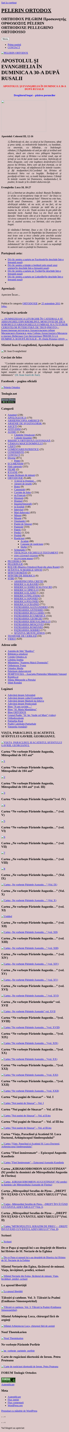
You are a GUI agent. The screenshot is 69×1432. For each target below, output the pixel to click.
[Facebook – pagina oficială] (10, 387)
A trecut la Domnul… (25, 481)
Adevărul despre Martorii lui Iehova (26, 700)
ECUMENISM (15, 463)
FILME (11, 469)
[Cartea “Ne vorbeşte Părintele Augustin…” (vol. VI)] (3, 837)
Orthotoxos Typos (17, 665)
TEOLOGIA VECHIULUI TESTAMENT (36, 552)
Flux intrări (13, 1399)
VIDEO (12, 638)
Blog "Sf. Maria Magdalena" (22, 709)
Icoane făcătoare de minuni (21, 475)
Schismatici (20, 549)
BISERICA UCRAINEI (26, 604)
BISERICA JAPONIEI (26, 598)
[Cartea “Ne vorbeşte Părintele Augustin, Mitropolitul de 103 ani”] (3, 761)
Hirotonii (18, 498)
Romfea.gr (13, 677)
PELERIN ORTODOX (26, 10)
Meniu (5, 39)
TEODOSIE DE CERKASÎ (22, 636)
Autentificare (7, 1384)
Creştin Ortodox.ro (17, 656)
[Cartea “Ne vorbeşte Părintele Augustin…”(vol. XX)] (29, 1059)
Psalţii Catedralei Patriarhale (22, 723)
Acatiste (25, 541)
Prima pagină (14, 44)
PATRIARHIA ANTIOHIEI (28, 610)
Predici (17, 532)
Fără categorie (15, 466)
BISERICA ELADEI (25, 592)
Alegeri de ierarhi (23, 483)
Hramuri (18, 501)
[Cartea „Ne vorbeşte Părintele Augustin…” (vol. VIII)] (3, 868)
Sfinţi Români (15, 682)
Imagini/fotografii (23, 503)
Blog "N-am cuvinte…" (20, 706)
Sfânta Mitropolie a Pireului (22, 679)
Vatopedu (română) (17, 726)
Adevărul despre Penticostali (22, 703)
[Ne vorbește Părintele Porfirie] (18, 1350)
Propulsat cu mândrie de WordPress (19, 1411)
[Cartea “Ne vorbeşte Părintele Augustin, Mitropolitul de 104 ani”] (3, 777)
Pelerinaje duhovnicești (19, 671)
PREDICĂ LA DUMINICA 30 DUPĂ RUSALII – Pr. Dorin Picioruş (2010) (34, 337)
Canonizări (19, 489)
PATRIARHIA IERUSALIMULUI (32, 621)
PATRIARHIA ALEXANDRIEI (31, 607)
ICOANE (13, 472)
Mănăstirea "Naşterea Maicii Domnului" (28, 662)
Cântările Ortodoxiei (24, 435)
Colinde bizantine (23, 437)
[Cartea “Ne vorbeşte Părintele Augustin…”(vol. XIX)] (29, 1043)
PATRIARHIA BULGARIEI (29, 613)
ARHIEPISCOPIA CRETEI (28, 581)
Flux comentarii (16, 1402)
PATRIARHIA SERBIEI (27, 630)
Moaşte (18, 518)
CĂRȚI (12, 446)
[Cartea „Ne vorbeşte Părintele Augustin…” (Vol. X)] (28, 900)
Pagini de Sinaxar (23, 524)
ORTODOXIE (30, 303)
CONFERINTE (16, 452)
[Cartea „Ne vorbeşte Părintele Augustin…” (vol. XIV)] (30, 964)
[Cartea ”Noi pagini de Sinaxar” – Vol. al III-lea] (26, 1128)
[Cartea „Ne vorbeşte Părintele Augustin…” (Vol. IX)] (29, 884)
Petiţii (17, 460)
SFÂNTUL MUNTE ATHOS (29, 633)
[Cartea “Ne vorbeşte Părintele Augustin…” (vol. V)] (3, 821)
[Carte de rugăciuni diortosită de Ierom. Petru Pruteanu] (29, 1366)
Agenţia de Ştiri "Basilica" (21, 651)
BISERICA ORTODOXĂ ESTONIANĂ (29, 440)
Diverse (12, 458)
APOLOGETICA (17, 417)
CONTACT (14, 47)
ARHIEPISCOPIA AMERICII (23, 420)
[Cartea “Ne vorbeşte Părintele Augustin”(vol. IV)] (3, 805)
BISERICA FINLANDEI (27, 595)
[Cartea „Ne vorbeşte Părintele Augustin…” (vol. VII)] (3, 853)
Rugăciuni (19, 538)
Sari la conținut (9, 2)
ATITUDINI (14, 429)
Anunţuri (12, 414)
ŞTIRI (11, 578)
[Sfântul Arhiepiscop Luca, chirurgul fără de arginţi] (28, 1326)
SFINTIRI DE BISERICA (21, 575)
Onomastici (20, 521)
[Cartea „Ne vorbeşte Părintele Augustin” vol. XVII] (28, 1011)
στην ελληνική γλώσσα (26, 555)
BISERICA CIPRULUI (26, 590)
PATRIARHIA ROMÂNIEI (28, 627)
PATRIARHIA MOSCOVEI (29, 624)
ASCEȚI (12, 426)
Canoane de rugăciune (32, 544)
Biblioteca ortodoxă (18, 654)
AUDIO (12, 432)
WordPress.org (15, 1405)
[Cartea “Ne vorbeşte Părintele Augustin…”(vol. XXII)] (30, 1091)
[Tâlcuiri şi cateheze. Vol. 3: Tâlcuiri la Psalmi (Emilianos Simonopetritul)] (34, 1310)
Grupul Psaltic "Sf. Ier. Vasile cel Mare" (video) (32, 715)
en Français (20, 495)
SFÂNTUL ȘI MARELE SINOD (25, 570)
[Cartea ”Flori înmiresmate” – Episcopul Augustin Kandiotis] (32, 1162)
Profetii (18, 535)
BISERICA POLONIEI (26, 601)
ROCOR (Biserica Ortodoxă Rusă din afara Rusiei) (34, 567)
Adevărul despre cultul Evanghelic (25, 698)
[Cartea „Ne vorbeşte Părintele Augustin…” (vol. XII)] (29, 932)
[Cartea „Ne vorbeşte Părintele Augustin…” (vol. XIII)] (29, 948)
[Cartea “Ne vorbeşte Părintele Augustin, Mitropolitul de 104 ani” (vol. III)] (3, 793)
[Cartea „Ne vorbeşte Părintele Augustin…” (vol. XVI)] (30, 995)
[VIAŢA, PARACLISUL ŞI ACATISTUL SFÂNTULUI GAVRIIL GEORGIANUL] (34, 745)
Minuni (18, 515)
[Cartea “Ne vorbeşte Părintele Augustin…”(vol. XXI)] (29, 1075)
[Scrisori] (6, 1241)
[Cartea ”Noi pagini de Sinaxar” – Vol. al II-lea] (26, 1115)
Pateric (17, 529)
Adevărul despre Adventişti (21, 695)
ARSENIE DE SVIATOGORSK (25, 423)
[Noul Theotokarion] (12, 1338)
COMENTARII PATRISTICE (23, 449)
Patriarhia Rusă (15, 721)
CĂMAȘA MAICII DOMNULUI (25, 443)
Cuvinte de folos (22, 492)
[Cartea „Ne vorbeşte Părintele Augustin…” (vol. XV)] (29, 979)
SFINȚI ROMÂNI (17, 572)
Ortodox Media (15, 668)
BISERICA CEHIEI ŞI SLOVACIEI (33, 587)
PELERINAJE (15, 564)
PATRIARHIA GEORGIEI (28, 618)
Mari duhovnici (22, 512)
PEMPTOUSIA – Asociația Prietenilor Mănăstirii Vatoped (37, 674)
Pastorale (18, 526)
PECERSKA (14, 561)
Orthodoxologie (16, 718)
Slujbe (24, 547)
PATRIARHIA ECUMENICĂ (30, 615)
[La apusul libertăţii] (12, 1291)
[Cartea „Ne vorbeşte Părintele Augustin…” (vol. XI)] (6, 916)
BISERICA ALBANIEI (26, 584)
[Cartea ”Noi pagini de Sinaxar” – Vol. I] (22, 1103)
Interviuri (18, 509)
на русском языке (23, 558)
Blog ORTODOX (17, 712)
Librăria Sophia (15, 659)
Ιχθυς (4, 306)
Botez (17, 486)
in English (19, 506)
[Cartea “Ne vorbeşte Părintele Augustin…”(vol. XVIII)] (30, 1027)
